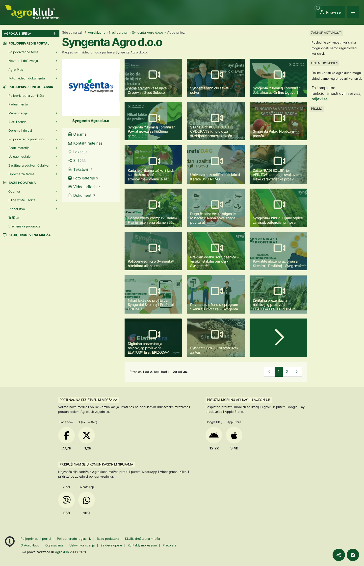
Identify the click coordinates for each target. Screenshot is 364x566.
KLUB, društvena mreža (29, 235)
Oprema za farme (21, 174)
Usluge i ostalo (19, 156)
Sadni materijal (19, 148)
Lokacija (79, 151)
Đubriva (14, 191)
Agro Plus (15, 70)
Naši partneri (118, 32)
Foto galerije (85, 178)
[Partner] (91, 87)
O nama (79, 134)
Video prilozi (86, 186)
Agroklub (62, 552)
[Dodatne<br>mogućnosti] (353, 555)
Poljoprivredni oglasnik (30, 87)
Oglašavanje (54, 545)
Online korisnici (324, 63)
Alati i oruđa (17, 122)
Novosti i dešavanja (23, 61)
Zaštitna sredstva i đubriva (28, 165)
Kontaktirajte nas (87, 143)
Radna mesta (18, 104)
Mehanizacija (17, 113)
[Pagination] (296, 372)
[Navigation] (353, 12)
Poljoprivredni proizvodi (26, 139)
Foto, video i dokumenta (26, 78)
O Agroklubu (30, 545)
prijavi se (320, 99)
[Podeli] (339, 555)
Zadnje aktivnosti (326, 33)
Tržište (13, 218)
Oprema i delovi (20, 130)
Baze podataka (22, 183)
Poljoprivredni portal (28, 43)
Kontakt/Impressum (142, 545)
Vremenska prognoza (24, 226)
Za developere (111, 545)
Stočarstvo (16, 209)
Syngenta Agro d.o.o (147, 32)
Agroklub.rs (96, 32)
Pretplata (169, 545)
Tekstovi (82, 169)
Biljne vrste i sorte (21, 200)
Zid (79, 160)
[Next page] (278, 338)
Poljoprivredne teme (23, 52)
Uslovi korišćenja (82, 545)
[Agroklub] (32, 11)
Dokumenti (83, 195)
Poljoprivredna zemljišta (26, 96)
